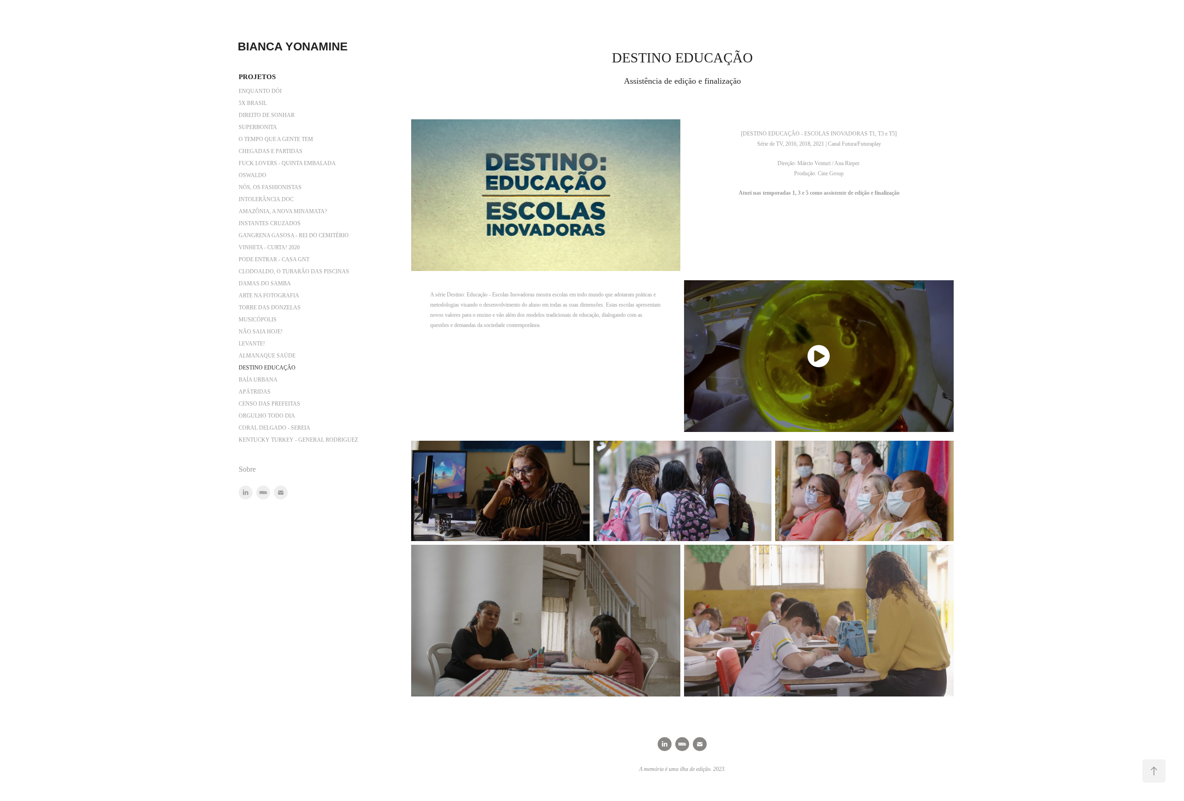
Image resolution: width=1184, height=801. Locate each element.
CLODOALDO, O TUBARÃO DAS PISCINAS (294, 271)
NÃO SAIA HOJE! (261, 331)
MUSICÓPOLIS (258, 319)
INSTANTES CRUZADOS (270, 223)
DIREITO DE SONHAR (267, 115)
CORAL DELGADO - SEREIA (274, 428)
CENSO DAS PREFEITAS (269, 403)
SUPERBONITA (258, 127)
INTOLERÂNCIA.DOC (266, 199)
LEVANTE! (252, 343)
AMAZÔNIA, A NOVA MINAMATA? (283, 211)
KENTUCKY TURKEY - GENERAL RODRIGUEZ (298, 440)
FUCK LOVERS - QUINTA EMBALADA (287, 163)
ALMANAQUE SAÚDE (267, 355)
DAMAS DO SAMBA (265, 283)
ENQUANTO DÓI (260, 91)
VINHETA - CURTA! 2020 (269, 247)
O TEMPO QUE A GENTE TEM (276, 139)
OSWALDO (252, 175)
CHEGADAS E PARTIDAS (270, 151)
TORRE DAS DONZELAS (270, 307)
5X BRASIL (253, 103)
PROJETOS (257, 76)
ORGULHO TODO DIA (267, 416)
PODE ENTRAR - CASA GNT (274, 259)
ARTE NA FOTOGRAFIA (269, 295)
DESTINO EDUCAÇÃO (267, 367)
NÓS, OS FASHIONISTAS (270, 187)
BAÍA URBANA (258, 379)
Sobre (247, 469)
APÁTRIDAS (255, 391)
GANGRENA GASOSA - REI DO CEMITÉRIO (294, 235)
